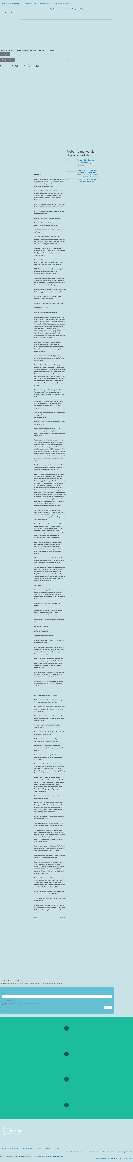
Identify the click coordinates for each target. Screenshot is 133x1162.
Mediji (74, 9)
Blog (81, 9)
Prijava (8, 12)
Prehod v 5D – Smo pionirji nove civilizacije (87, 161)
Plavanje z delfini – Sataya (10, 1148)
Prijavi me (108, 1008)
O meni (66, 9)
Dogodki (39, 1148)
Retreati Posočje (27, 1148)
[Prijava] (2, 13)
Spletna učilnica (55, 9)
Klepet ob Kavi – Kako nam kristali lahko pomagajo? (87, 180)
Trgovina (56, 1148)
